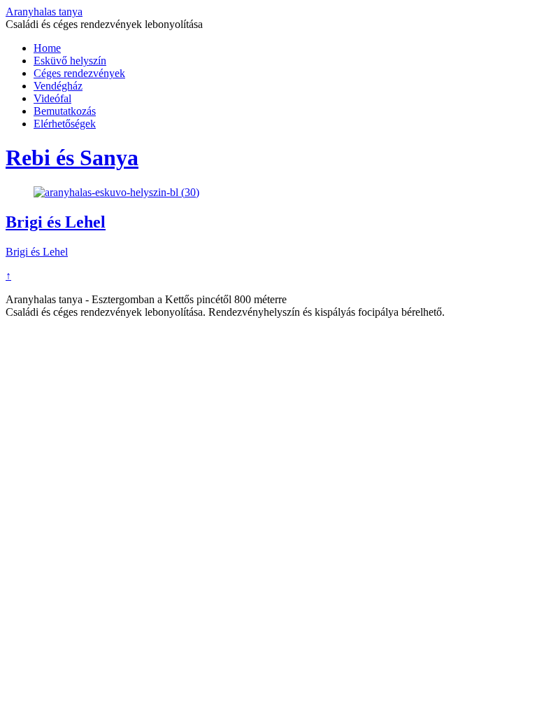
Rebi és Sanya (72, 157)
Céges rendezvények (79, 73)
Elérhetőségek (65, 124)
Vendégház (58, 86)
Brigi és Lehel (56, 222)
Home (47, 48)
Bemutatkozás (65, 111)
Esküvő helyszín (70, 61)
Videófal (52, 98)
